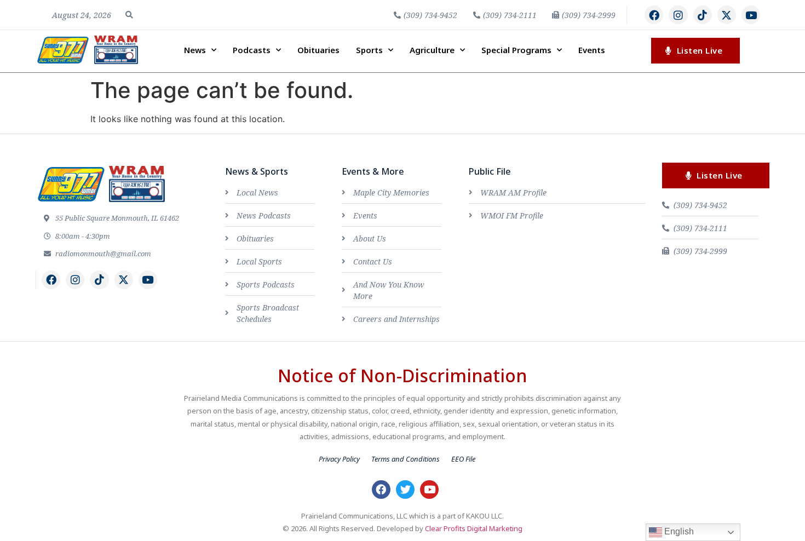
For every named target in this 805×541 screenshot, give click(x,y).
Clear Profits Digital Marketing (473, 528)
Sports (369, 49)
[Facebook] (654, 14)
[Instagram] (678, 14)
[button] (129, 14)
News (195, 49)
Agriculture (432, 49)
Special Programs (516, 49)
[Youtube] (750, 14)
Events (591, 49)
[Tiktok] (702, 14)
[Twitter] (405, 489)
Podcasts (252, 49)
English (678, 531)
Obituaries (318, 49)
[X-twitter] (726, 14)
